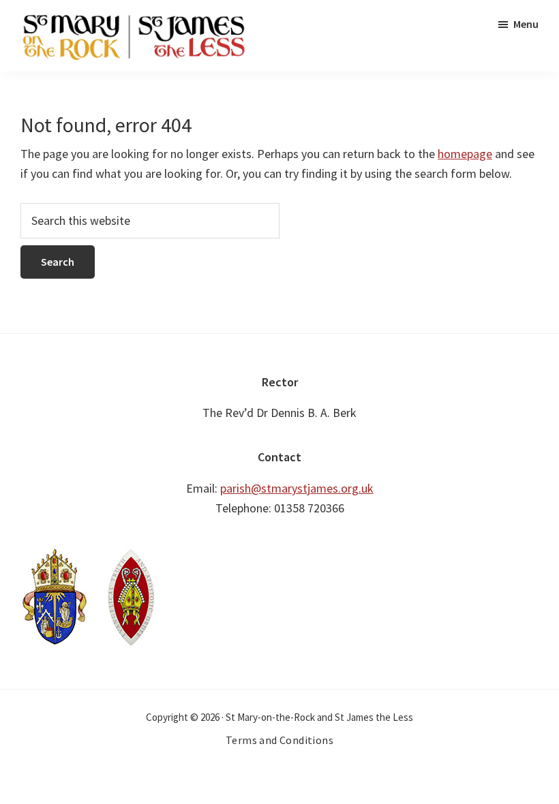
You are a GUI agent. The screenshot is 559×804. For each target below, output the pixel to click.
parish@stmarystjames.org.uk (297, 488)
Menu (526, 24)
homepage (465, 153)
